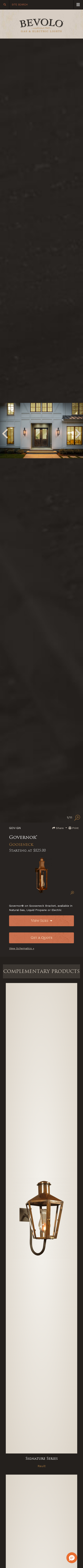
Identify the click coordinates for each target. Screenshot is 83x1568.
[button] (71, 1557)
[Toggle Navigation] (78, 4)
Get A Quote (42, 938)
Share (60, 828)
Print (75, 828)
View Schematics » (21, 948)
